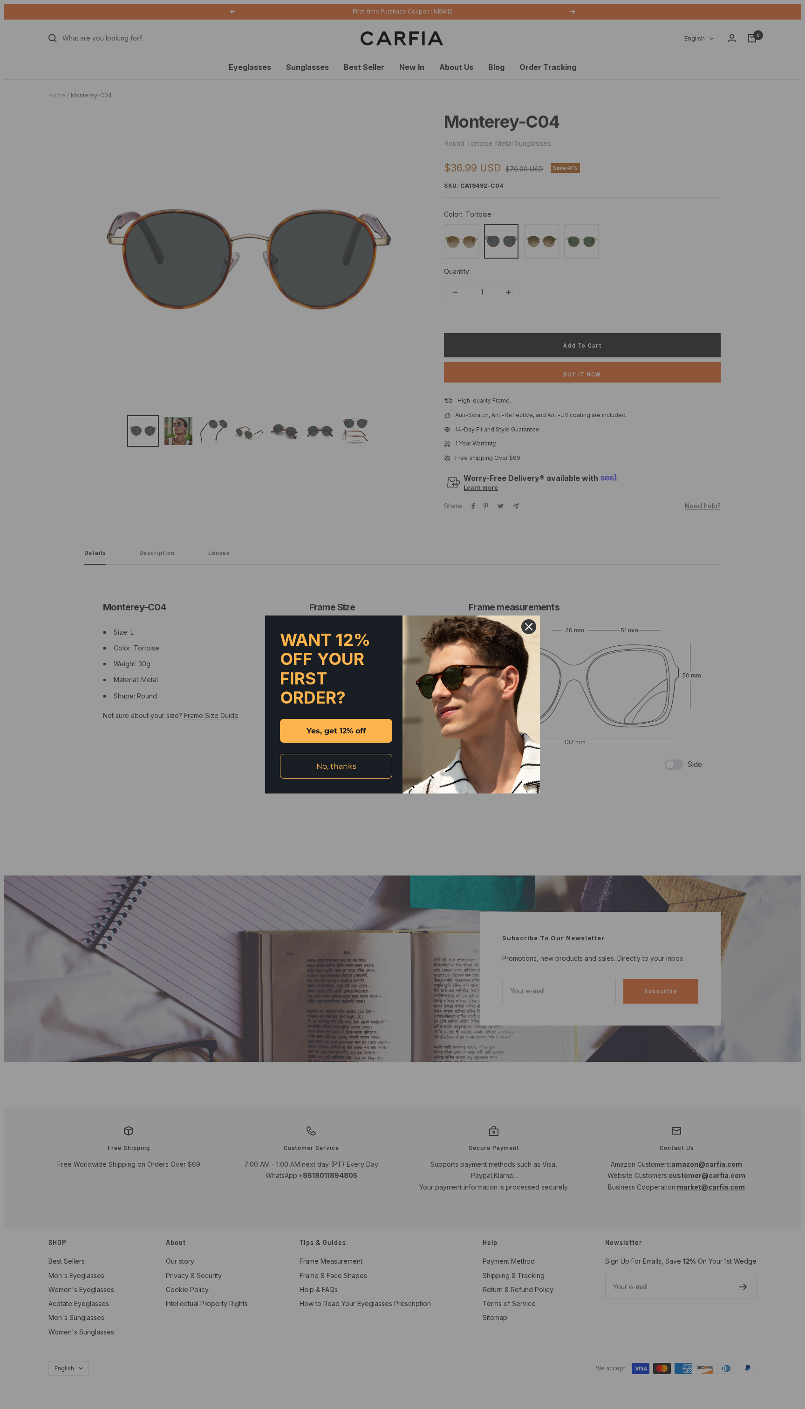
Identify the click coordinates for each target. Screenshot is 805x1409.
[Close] (529, 627)
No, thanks (336, 766)
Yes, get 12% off (336, 730)
